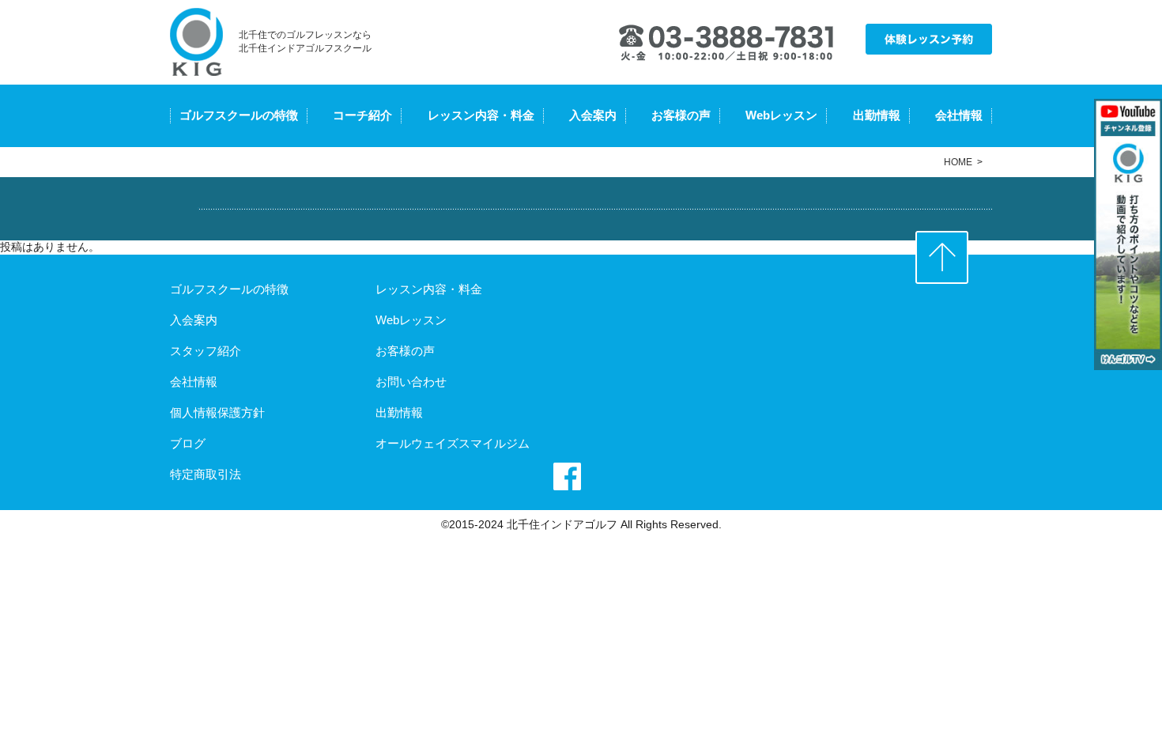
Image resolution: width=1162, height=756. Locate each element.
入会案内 (593, 115)
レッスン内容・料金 (481, 115)
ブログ (188, 443)
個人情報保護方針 (217, 412)
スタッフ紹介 (205, 350)
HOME (958, 162)
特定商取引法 (205, 474)
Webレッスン (781, 115)
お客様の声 (681, 115)
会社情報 (959, 115)
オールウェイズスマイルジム (452, 443)
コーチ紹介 (362, 115)
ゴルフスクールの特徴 (238, 115)
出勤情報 (876, 115)
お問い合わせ (411, 381)
